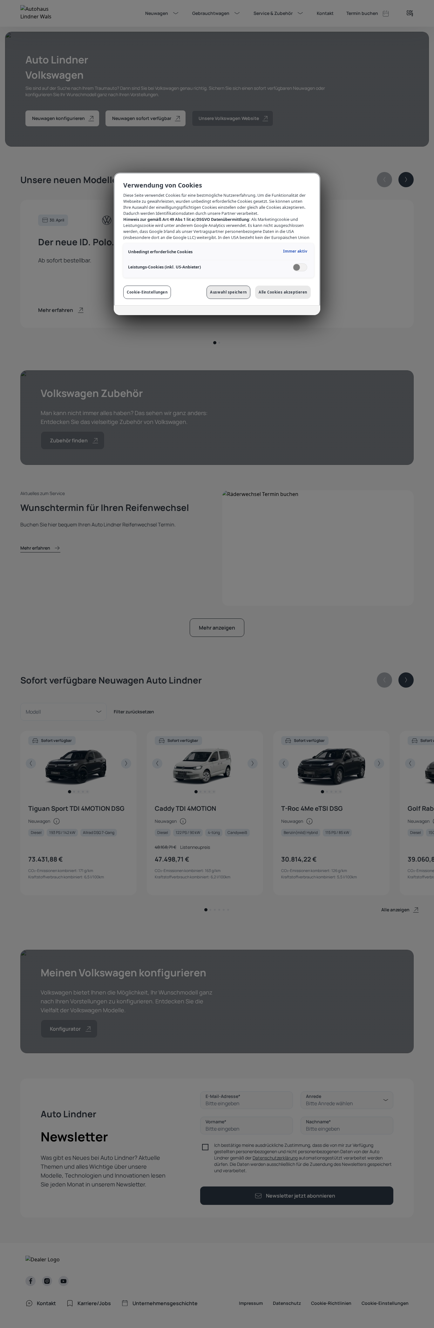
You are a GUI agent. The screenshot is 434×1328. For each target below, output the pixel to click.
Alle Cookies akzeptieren (283, 292)
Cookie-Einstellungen (147, 292)
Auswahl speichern (228, 292)
